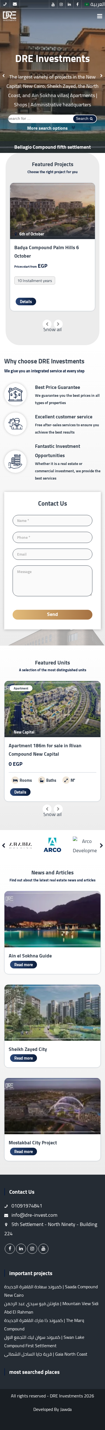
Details (26, 301)
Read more (23, 964)
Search (82, 118)
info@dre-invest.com (33, 1215)
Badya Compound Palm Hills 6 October (46, 251)
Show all (52, 329)
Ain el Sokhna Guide (30, 955)
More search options (48, 128)
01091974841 (26, 1205)
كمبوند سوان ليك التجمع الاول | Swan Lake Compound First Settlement (44, 1341)
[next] (101, 75)
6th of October (31, 234)
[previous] (3, 75)
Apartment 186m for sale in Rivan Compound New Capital (45, 749)
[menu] (99, 16)
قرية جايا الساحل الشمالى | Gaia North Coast (45, 1354)
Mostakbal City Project (33, 1142)
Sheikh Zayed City (28, 1049)
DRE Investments (66, 1396)
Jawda (66, 1409)
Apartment (21, 688)
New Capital (23, 732)
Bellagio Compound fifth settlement (52, 147)
